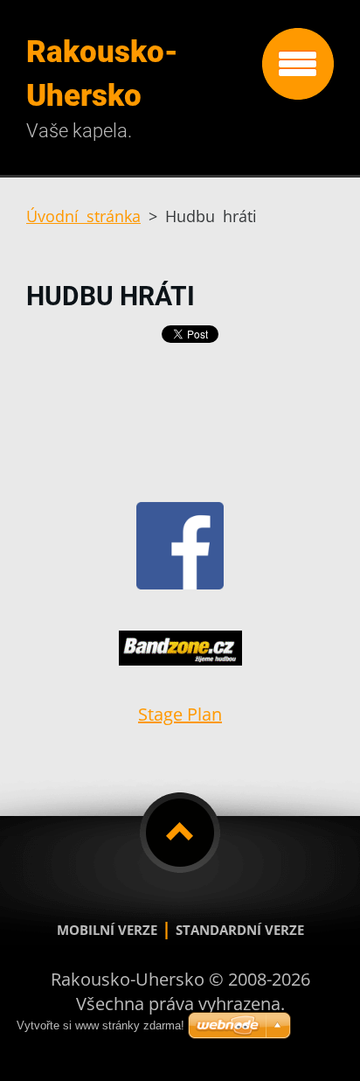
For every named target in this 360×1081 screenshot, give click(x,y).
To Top (180, 832)
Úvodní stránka (83, 216)
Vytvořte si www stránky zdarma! (100, 1025)
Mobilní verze (107, 929)
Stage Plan (180, 714)
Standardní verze (240, 929)
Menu (298, 64)
